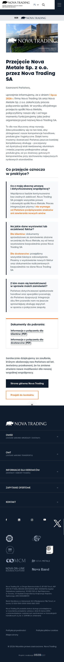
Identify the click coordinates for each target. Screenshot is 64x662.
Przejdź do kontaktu (22, 395)
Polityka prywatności (16, 630)
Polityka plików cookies (47, 630)
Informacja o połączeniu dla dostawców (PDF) (27, 341)
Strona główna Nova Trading (27, 383)
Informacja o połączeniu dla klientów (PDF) (27, 332)
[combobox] (35, 5)
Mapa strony (12, 635)
